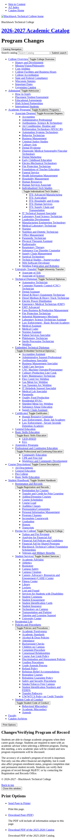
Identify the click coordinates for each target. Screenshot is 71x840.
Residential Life (23, 621)
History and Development (29, 62)
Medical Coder (30, 328)
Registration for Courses (35, 490)
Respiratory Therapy (33, 247)
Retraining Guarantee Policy (37, 677)
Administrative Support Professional (41, 357)
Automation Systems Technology (40, 132)
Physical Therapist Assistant (37, 241)
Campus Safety (30, 568)
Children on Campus (33, 646)
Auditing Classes (31, 505)
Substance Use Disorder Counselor (41, 250)
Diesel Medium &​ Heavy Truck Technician (45, 297)
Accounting (28, 116)
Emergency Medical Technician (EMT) (43, 304)
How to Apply (23, 94)
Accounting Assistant (33, 354)
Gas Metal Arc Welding (35, 382)
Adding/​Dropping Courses (36, 496)
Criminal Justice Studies (35, 141)
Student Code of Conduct (29, 699)
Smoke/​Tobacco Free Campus (38, 684)
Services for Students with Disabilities (42, 593)
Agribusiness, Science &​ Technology (42, 122)
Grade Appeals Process (34, 665)
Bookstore (27, 565)
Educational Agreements (28, 100)
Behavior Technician (33, 135)
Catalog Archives (17, 718)
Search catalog (9, 52)
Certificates (21, 413)
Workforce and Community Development (44, 461)
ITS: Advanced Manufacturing (45, 194)
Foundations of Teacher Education (40, 169)
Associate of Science (33, 275)
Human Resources (32, 181)
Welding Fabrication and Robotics (40, 265)
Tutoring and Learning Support (39, 615)
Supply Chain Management (37, 253)
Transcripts (28, 527)
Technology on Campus (35, 609)
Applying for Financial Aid (37, 537)
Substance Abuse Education (37, 406)
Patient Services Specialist (36, 335)
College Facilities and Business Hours (35, 71)
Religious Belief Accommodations (40, 671)
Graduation (28, 521)
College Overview (18, 59)
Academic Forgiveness (34, 631)
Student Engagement (33, 599)
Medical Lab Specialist (34, 391)
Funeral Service (30, 172)
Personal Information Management (41, 512)
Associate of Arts (31, 272)
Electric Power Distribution (37, 301)
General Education (25, 429)
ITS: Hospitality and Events (44, 200)
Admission (14, 90)
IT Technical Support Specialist (39, 213)
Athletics (27, 562)
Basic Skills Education (27, 432)
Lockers (26, 587)
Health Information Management (40, 175)
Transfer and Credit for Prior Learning (42, 493)
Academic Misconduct (34, 709)
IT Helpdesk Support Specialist (39, 388)
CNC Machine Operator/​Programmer (42, 369)
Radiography (29, 244)
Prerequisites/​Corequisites (36, 509)
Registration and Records (29, 483)
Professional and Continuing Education (36, 448)
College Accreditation (27, 74)
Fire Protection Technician (36, 166)
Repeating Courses (32, 674)
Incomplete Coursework (35, 518)
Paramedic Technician (34, 238)
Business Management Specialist (40, 363)
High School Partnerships (29, 103)
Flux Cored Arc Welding (35, 379)
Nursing (26, 228)
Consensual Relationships (36, 653)
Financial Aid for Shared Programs (41, 543)
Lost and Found (30, 590)
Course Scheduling (32, 499)
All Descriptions (24, 467)
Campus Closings (31, 572)
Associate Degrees (25, 113)
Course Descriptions (19, 464)
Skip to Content (16, 4)
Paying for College (25, 530)
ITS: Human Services (40, 204)
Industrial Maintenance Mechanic (40, 316)
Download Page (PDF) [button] (20, 815)
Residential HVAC (32, 400)
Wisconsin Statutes (25, 81)
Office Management (33, 234)
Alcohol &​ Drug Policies (35, 637)
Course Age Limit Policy (35, 656)
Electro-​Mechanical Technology (39, 163)
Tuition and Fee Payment (35, 534)
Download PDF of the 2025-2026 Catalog (31, 829)
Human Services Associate (36, 184)
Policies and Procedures (28, 624)
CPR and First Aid (32, 457)
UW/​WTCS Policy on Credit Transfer (42, 696)
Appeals (26, 712)
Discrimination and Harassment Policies (43, 659)
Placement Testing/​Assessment (31, 97)
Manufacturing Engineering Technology (44, 222)
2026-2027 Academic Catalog (35, 30)
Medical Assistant (31, 325)
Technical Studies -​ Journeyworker (41, 259)
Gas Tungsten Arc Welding (37, 385)
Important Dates (24, 84)
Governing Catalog (25, 87)
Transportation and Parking (37, 612)
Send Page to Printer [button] (19, 803)
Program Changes (32, 515)
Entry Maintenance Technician (38, 375)
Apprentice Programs (26, 445)
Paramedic (27, 394)
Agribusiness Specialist (34, 360)
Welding (26, 344)
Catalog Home (16, 10)
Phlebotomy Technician (35, 338)
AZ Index (13, 7)
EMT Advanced (31, 307)
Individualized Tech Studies (37, 188)
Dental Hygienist (31, 147)
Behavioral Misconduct (34, 706)
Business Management (34, 138)
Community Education (34, 454)
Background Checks (33, 643)
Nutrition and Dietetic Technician (40, 231)
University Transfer (25, 269)
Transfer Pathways (32, 693)
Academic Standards (33, 634)
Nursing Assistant (31, 332)
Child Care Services (33, 366)
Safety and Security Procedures (39, 680)
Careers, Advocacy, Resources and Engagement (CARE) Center (41, 577)
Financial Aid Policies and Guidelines (42, 540)
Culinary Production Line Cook (39, 372)
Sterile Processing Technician (38, 341)
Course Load (29, 502)
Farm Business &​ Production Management (45, 310)
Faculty (12, 715)
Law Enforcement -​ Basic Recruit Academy (46, 322)
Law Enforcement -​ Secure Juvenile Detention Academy (41, 424)
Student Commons (32, 596)
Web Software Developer (36, 262)
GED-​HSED (29, 438)
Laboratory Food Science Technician (42, 216)
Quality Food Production (35, 397)
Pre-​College (21, 473)
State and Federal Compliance (31, 78)
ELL (24, 441)
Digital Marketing (31, 157)
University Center (31, 618)
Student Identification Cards (37, 603)
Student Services (24, 556)
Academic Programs (19, 109)
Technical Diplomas (26, 279)
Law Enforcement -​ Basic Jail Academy (43, 419)
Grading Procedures (33, 662)
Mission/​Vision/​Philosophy (29, 65)
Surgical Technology (33, 256)
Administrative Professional (37, 119)
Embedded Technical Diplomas (32, 347)
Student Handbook (18, 480)
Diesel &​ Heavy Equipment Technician (43, 294)
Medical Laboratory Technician (39, 225)
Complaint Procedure (33, 649)
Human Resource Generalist (37, 416)
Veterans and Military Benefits (38, 552)
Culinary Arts (29, 144)
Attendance (28, 640)
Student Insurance (32, 606)
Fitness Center (30, 581)
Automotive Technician (35, 282)
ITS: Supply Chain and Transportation (41, 209)
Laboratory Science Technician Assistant (44, 319)
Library (26, 584)
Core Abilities (22, 68)
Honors (26, 524)
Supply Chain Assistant (34, 409)
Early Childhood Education (37, 160)
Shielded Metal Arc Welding (37, 403)
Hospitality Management (35, 178)
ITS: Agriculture (38, 197)
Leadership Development (35, 219)
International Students (27, 106)
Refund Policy (30, 668)
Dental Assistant (31, 291)
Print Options (9, 725)
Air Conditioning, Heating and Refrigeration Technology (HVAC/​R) (42, 128)
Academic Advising (33, 559)
